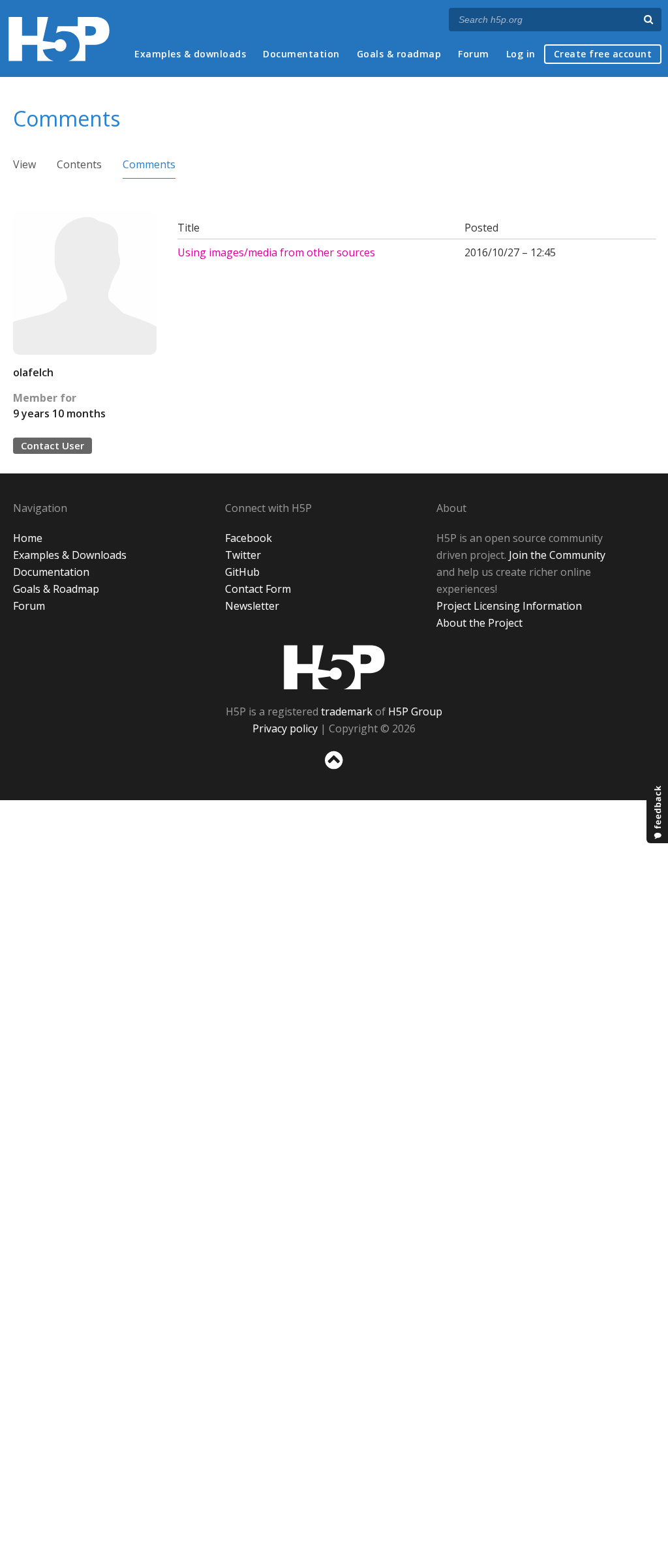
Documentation (301, 54)
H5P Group (415, 711)
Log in (521, 54)
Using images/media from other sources (276, 252)
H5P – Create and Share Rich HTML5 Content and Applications (59, 39)
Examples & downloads (190, 54)
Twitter (243, 555)
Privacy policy (285, 728)
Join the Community (557, 555)
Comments (149, 164)
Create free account (603, 54)
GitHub (242, 572)
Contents (79, 164)
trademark (346, 711)
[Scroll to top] (334, 771)
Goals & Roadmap (56, 589)
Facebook (248, 538)
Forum (473, 54)
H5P (334, 667)
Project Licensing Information (509, 606)
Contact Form (258, 589)
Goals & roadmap (399, 54)
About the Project (479, 623)
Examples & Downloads (70, 555)
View (24, 164)
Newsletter (252, 606)
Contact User (52, 445)
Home (27, 538)
